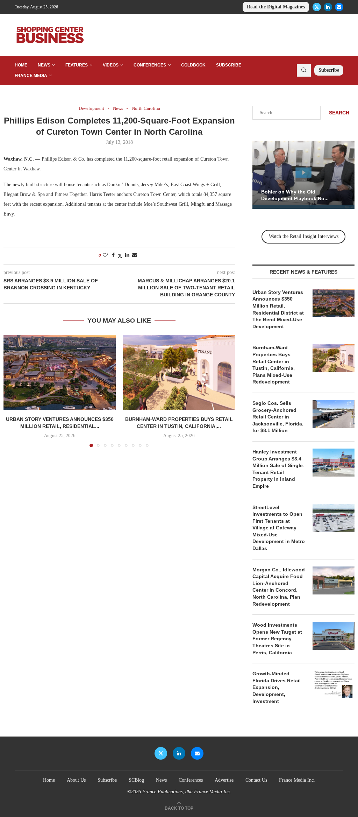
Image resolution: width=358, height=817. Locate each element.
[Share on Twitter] (119, 256)
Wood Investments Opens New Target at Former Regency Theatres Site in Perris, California (277, 638)
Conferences (150, 65)
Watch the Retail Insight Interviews (303, 236)
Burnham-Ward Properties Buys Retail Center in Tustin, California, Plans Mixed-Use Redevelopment (273, 365)
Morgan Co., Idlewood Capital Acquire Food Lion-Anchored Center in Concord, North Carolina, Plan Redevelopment (278, 587)
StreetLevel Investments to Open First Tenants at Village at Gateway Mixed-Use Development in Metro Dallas (278, 528)
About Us (76, 780)
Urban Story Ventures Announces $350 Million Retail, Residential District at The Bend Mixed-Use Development (278, 309)
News (44, 65)
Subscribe (228, 65)
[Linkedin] (328, 7)
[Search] (304, 70)
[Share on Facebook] (113, 255)
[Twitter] (317, 7)
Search (339, 112)
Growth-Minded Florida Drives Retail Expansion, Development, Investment (276, 687)
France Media (31, 75)
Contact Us (256, 780)
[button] (13, 391)
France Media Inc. (297, 780)
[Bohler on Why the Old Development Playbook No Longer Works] (303, 175)
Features (76, 65)
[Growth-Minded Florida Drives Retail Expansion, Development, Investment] (334, 684)
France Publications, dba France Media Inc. (186, 791)
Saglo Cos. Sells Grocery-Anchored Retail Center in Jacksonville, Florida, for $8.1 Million (277, 416)
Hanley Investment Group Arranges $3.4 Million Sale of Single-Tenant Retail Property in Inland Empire (278, 469)
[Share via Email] (134, 255)
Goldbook (193, 65)
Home (21, 65)
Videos (111, 65)
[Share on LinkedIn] (127, 255)
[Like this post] (105, 255)
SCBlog (136, 780)
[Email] (339, 7)
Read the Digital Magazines (276, 6)
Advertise (224, 780)
